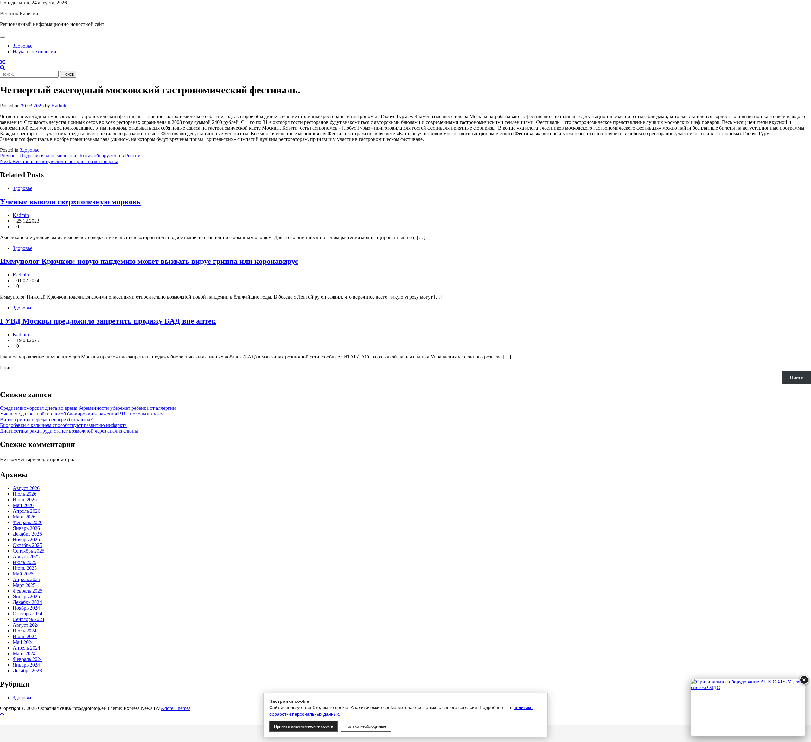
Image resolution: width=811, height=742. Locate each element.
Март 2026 (24, 516)
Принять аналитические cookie (303, 726)
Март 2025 (24, 585)
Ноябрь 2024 (26, 608)
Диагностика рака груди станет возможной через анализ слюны (69, 431)
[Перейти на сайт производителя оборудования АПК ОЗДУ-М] (748, 707)
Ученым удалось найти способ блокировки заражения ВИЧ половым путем (82, 413)
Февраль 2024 (27, 659)
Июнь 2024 (25, 636)
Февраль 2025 (27, 590)
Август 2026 (26, 488)
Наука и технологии (34, 51)
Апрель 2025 (26, 579)
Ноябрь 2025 (26, 539)
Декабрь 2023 (27, 670)
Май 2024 (23, 642)
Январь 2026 (26, 528)
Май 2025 (23, 573)
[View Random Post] (2, 62)
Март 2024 (24, 653)
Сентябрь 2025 (28, 551)
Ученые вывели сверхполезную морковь (70, 202)
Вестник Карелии (19, 13)
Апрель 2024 (26, 647)
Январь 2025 (26, 596)
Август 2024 (26, 625)
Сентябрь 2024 (28, 619)
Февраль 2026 (27, 522)
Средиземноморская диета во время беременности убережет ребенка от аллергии (88, 408)
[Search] (2, 68)
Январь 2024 (26, 665)
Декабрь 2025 (27, 533)
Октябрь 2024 (27, 613)
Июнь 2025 (25, 568)
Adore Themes (175, 708)
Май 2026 (23, 505)
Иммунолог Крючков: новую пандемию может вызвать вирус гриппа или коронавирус (149, 261)
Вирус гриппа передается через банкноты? (46, 419)
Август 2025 (26, 556)
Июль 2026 (24, 494)
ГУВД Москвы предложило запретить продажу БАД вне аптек (108, 321)
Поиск (7, 367)
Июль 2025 (24, 562)
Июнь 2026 (25, 499)
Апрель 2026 (26, 511)
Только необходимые (366, 726)
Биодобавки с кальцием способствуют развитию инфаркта (63, 425)
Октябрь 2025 (27, 545)
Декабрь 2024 (27, 602)
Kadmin (59, 105)
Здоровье (22, 45)
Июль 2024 (24, 630)
